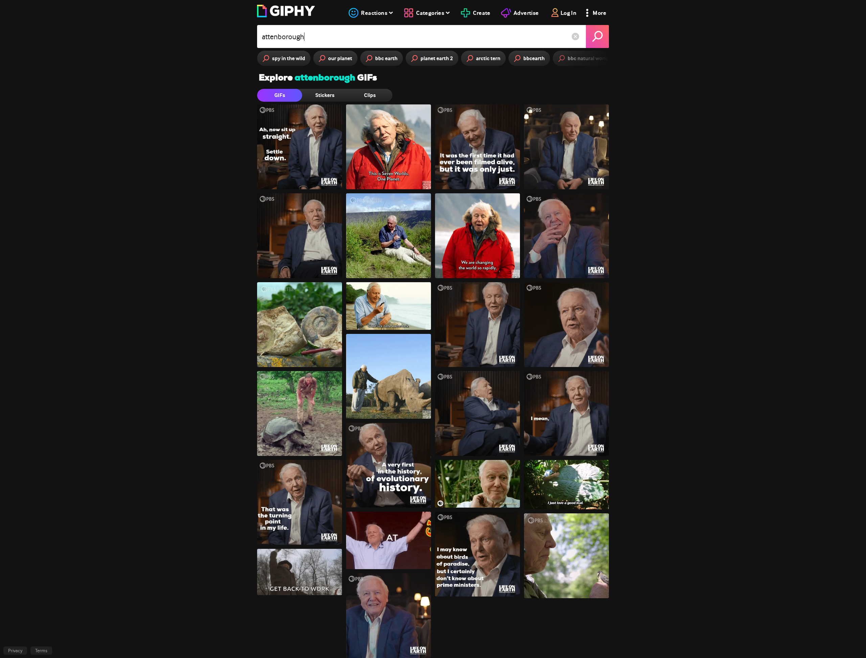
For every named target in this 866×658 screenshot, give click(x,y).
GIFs (279, 95)
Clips (370, 95)
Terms (41, 650)
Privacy (15, 650)
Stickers (325, 95)
